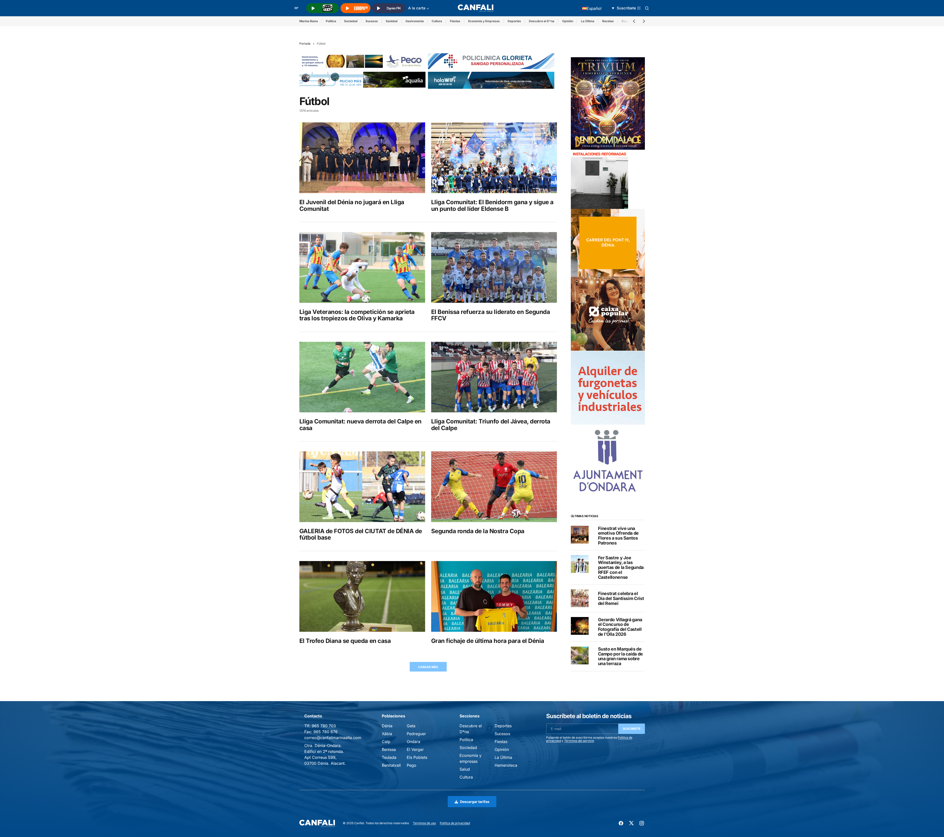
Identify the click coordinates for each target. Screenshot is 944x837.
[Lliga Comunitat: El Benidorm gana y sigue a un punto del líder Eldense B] (494, 157)
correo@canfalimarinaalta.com (332, 737)
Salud (465, 769)
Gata (411, 725)
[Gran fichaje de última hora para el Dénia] (494, 596)
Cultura (437, 21)
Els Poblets (417, 757)
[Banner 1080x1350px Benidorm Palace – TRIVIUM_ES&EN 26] (608, 103)
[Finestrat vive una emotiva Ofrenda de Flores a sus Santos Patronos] (580, 535)
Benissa (389, 749)
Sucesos (372, 21)
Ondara (413, 741)
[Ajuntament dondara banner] (608, 461)
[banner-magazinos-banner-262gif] (608, 242)
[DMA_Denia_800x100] (362, 79)
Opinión (567, 21)
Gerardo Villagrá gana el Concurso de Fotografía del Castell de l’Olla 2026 (620, 627)
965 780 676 (325, 731)
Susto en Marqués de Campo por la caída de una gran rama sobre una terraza (620, 656)
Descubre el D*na (541, 21)
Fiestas (455, 21)
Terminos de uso (424, 823)
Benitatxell (391, 765)
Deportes (514, 21)
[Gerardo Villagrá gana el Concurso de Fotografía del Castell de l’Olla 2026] (580, 626)
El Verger (415, 749)
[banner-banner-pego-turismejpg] (362, 60)
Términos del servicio (579, 741)
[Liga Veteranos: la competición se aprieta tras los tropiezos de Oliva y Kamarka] (362, 267)
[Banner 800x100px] (491, 60)
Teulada (389, 757)
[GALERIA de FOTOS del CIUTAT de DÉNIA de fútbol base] (362, 486)
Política (331, 21)
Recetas (608, 21)
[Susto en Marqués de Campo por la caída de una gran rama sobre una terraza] (580, 655)
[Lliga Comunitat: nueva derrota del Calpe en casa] (362, 377)
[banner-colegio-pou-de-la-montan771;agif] (599, 179)
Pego (411, 765)
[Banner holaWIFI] (491, 79)
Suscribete (632, 728)
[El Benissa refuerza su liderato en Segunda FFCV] (494, 267)
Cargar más (428, 667)
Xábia (387, 733)
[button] (296, 8)
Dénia (387, 725)
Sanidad (392, 21)
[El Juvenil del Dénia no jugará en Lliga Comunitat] (362, 157)
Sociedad (351, 21)
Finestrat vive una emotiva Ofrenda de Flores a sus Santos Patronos (618, 535)
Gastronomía (414, 21)
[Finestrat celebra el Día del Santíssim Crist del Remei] (580, 598)
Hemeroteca (506, 765)
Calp (386, 741)
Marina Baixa (308, 21)
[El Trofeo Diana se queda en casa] (362, 596)
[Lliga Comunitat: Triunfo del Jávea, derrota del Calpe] (494, 377)
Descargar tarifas (474, 802)
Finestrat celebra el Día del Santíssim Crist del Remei (621, 598)
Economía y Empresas (484, 21)
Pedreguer (416, 733)
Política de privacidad (455, 823)
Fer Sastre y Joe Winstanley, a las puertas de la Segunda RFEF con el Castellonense (621, 567)
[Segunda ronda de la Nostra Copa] (494, 486)
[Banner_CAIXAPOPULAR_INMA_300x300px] (608, 313)
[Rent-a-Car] (608, 387)
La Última (587, 21)
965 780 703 (324, 725)
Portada (304, 43)
